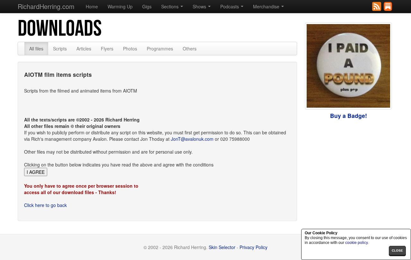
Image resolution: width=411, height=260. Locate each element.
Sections (170, 6)
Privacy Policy (253, 247)
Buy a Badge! (348, 116)
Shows (200, 6)
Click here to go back (45, 205)
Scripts (60, 48)
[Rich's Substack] (388, 6)
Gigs (147, 6)
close (397, 250)
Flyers (107, 48)
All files (36, 48)
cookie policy (356, 242)
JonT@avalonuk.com (192, 139)
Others (190, 48)
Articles (83, 48)
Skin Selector (222, 247)
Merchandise (267, 6)
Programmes (160, 48)
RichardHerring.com (46, 6)
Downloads (60, 28)
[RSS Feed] (377, 6)
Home (92, 6)
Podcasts (230, 6)
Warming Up (120, 6)
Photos (130, 48)
